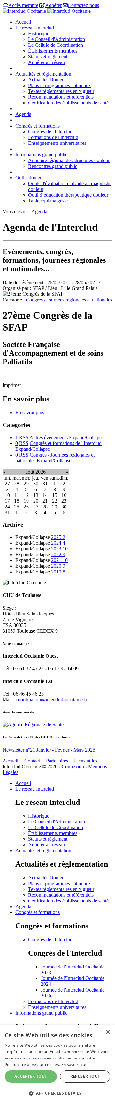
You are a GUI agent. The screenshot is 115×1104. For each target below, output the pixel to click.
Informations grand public (41, 154)
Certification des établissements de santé (68, 102)
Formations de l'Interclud (53, 137)
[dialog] (57, 1064)
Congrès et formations (37, 125)
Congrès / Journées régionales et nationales (69, 299)
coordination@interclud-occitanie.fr (51, 699)
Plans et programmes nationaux (59, 85)
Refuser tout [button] (85, 1076)
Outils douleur (29, 177)
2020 (58, 566)
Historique (38, 33)
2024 (58, 543)
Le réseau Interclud (34, 27)
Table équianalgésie (48, 200)
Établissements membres (52, 51)
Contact (32, 760)
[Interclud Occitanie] (47, 11)
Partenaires (57, 760)
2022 (58, 554)
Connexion (73, 766)
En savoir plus (29, 412)
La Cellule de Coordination (55, 45)
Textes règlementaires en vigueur (61, 91)
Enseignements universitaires (57, 143)
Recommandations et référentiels (61, 97)
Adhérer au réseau (46, 62)
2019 (58, 571)
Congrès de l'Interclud (50, 131)
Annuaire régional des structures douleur (69, 160)
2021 (59, 560)
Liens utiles (85, 760)
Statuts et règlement (47, 56)
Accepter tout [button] (30, 1076)
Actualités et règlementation (43, 74)
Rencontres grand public (52, 166)
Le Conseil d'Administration (56, 39)
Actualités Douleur (47, 79)
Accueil (23, 22)
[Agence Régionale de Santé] (33, 724)
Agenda (23, 114)
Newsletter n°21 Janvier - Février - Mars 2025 (49, 750)
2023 (59, 548)
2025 (58, 537)
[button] (57, 1093)
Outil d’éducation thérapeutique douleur (68, 195)
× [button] (107, 1032)
